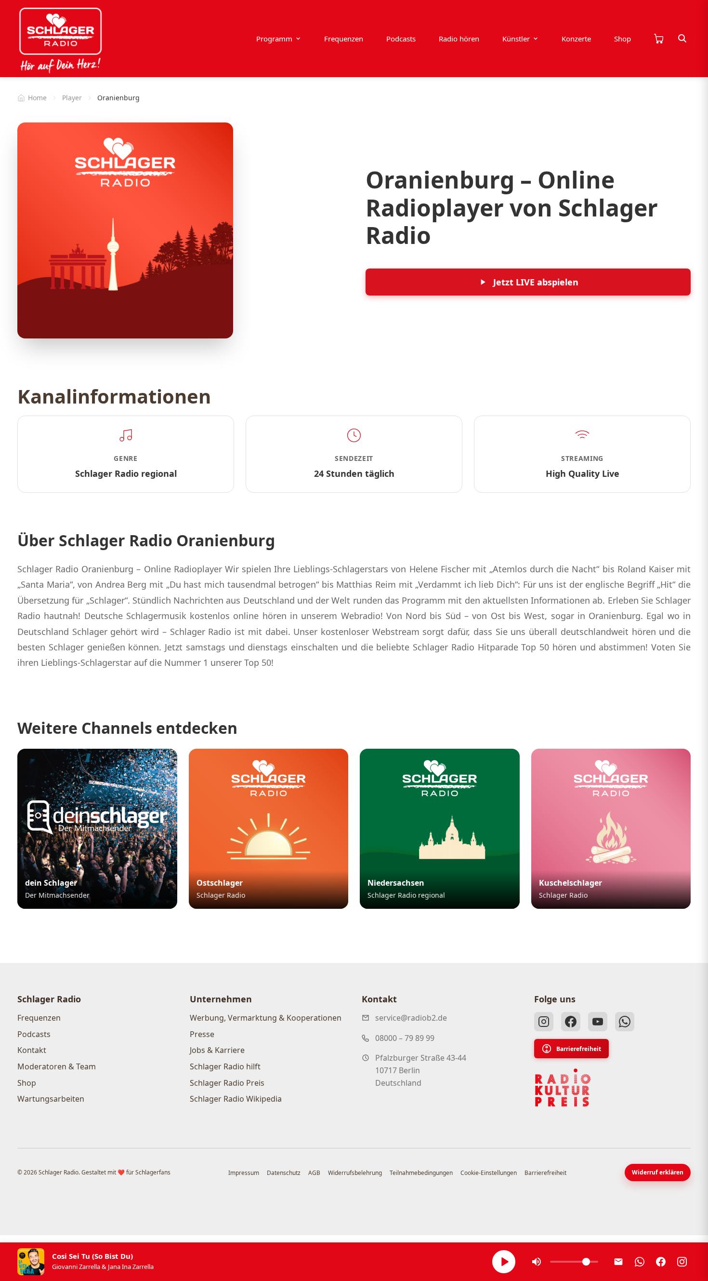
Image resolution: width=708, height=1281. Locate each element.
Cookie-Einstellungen (488, 1173)
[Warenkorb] (658, 38)
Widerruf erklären (657, 1172)
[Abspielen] (503, 1261)
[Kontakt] (618, 1261)
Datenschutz (284, 1173)
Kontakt (31, 1050)
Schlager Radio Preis (227, 1083)
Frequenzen (343, 38)
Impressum (243, 1173)
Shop (622, 38)
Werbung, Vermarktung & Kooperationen (265, 1017)
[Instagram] (543, 1021)
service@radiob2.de (411, 1017)
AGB (314, 1173)
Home (37, 97)
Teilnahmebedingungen (421, 1173)
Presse (202, 1034)
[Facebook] (570, 1021)
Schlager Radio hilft (225, 1066)
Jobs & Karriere (217, 1050)
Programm (274, 38)
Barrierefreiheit (578, 1049)
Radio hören (459, 38)
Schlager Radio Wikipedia (236, 1098)
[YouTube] (597, 1021)
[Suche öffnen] (682, 38)
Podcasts (401, 38)
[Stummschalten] (536, 1261)
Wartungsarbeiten (50, 1098)
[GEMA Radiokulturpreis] (563, 1087)
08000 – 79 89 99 (404, 1038)
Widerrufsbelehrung (355, 1173)
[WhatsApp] (624, 1021)
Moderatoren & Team (56, 1066)
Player (72, 97)
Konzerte (576, 38)
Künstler (516, 38)
